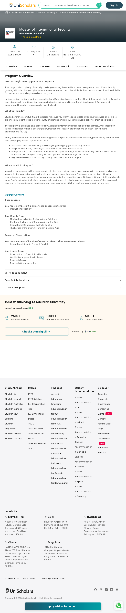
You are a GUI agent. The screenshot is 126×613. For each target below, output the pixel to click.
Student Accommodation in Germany (83, 491)
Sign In (114, 5)
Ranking (28, 66)
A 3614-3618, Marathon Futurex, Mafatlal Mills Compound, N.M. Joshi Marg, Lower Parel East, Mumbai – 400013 (16, 528)
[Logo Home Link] (19, 592)
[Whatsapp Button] (118, 605)
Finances (82, 66)
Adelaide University (45, 12)
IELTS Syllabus (35, 399)
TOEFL (31, 423)
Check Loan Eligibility (36, 331)
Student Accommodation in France (83, 461)
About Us (102, 394)
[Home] (6, 12)
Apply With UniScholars (61, 606)
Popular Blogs (105, 423)
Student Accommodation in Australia (83, 432)
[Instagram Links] (101, 589)
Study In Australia (14, 404)
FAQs (100, 428)
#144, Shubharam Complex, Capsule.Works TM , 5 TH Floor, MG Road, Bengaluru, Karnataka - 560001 (56, 553)
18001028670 (29, 578)
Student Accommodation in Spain (83, 476)
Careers (102, 418)
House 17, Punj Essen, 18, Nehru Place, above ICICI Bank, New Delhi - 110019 (56, 524)
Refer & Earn (104, 433)
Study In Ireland (13, 399)
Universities (16, 12)
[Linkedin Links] (111, 589)
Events (101, 413)
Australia (29, 12)
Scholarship (63, 66)
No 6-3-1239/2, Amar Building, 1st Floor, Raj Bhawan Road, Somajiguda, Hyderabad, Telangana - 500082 (96, 528)
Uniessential (104, 438)
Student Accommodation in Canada (83, 447)
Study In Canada (13, 409)
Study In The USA (13, 438)
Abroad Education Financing (56, 399)
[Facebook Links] (95, 589)
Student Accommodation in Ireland (83, 417)
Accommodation (105, 66)
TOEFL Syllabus (35, 428)
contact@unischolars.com (54, 578)
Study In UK (10, 394)
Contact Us (103, 409)
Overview (12, 66)
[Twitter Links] (106, 589)
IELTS (30, 394)
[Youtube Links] (117, 589)
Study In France (13, 433)
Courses (62, 12)
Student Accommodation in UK (83, 402)
